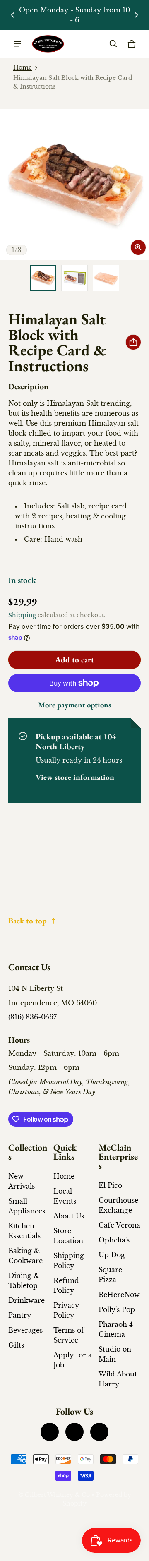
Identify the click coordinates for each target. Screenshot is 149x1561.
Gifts (16, 1345)
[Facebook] (50, 1432)
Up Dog (112, 1255)
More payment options (74, 705)
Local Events (64, 1196)
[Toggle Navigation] (17, 44)
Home (22, 67)
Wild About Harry (118, 1379)
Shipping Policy (68, 1261)
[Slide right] (136, 15)
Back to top (27, 921)
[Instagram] (74, 1432)
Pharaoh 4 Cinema (116, 1329)
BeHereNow (119, 1294)
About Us (68, 1216)
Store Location (68, 1236)
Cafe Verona (119, 1225)
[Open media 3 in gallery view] (106, 278)
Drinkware (26, 1300)
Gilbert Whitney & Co (57, 1495)
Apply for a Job (72, 1360)
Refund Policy (66, 1285)
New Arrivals (21, 1181)
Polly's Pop (117, 1309)
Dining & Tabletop (23, 1280)
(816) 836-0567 (32, 1017)
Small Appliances (26, 1206)
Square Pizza (110, 1275)
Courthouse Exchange (118, 1205)
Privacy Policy (66, 1310)
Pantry (19, 1315)
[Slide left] (12, 15)
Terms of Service (68, 1335)
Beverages (25, 1330)
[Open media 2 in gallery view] (74, 278)
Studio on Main (115, 1354)
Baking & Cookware (25, 1256)
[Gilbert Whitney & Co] (48, 44)
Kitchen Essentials (24, 1231)
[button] (113, 44)
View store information (75, 777)
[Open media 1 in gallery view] (43, 278)
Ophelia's (114, 1240)
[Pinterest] (99, 1432)
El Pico (110, 1185)
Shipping (22, 615)
